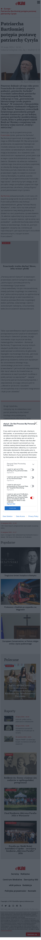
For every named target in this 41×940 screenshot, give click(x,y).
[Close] (36, 424)
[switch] (32, 470)
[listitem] (20, 464)
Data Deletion (7, 516)
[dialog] (20, 470)
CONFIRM (12, 508)
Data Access (20, 516)
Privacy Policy (33, 516)
